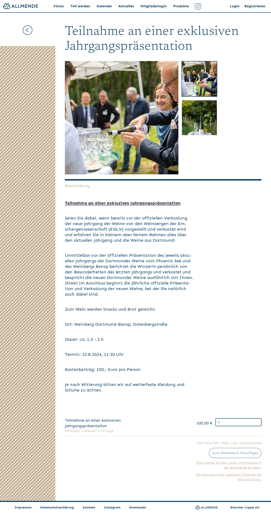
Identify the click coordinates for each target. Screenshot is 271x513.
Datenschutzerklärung (57, 507)
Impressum (23, 507)
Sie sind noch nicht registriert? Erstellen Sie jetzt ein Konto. (228, 477)
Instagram (112, 507)
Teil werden (80, 6)
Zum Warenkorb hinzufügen (235, 453)
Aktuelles (126, 6)
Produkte (181, 6)
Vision (58, 6)
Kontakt (89, 507)
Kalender (104, 6)
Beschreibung (77, 185)
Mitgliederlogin (153, 6)
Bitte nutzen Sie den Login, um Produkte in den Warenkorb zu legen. (228, 465)
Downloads (137, 507)
